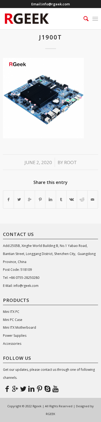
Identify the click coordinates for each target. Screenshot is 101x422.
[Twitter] (23, 388)
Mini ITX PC (11, 311)
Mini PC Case (12, 319)
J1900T (50, 37)
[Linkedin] (31, 388)
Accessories (12, 343)
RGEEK (50, 414)
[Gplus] (15, 388)
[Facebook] (7, 388)
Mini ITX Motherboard (19, 327)
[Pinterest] (39, 388)
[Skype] (47, 388)
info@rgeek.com (55, 4)
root (70, 162)
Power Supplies (14, 335)
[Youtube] (55, 388)
